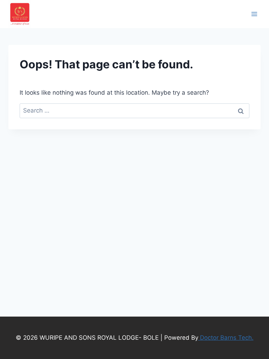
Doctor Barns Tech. (226, 337)
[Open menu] (254, 13)
